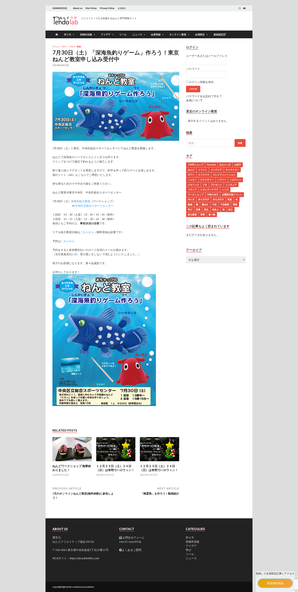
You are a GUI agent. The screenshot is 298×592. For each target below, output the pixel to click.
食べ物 (211, 214)
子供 (214, 204)
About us (77, 8)
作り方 (67, 34)
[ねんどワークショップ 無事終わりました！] (72, 462)
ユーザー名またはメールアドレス (206, 55)
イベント (56, 47)
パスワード (193, 68)
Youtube (211, 164)
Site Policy (91, 8)
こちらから (87, 232)
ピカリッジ (193, 184)
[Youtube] (244, 8)
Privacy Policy (107, 8)
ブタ (205, 184)
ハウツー (221, 179)
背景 (202, 214)
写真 (229, 199)
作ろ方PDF (218, 199)
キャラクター (232, 169)
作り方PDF (203, 199)
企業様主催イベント (232, 194)
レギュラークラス (209, 189)
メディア (192, 189)
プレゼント (216, 184)
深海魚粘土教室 (80, 201)
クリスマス (203, 174)
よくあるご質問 (131, 549)
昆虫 (206, 209)
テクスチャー (207, 179)
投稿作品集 (86, 34)
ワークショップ (195, 194)
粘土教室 (192, 214)
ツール (123, 34)
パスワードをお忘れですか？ (204, 96)
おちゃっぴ (225, 164)
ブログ (72, 47)
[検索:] (216, 143)
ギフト (65, 47)
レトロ (225, 189)
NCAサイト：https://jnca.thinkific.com (75, 558)
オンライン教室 (177, 34)
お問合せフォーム (133, 537)
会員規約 (122, 8)
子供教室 (224, 204)
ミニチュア (231, 184)
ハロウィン (235, 179)
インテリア (216, 169)
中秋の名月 (212, 194)
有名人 (215, 209)
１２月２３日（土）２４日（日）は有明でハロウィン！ (115, 468)
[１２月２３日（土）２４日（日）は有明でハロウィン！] (116, 462)
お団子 (237, 164)
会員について (194, 100)
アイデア (106, 34)
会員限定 (200, 34)
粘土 (230, 209)
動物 (79, 47)
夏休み (205, 204)
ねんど (191, 169)
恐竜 (198, 209)
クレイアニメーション (224, 174)
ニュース (137, 34)
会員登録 (156, 34)
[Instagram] (240, 8)
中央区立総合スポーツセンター (94, 205)
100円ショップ (195, 164)
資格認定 (218, 34)
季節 (235, 204)
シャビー (192, 179)
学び (190, 209)
